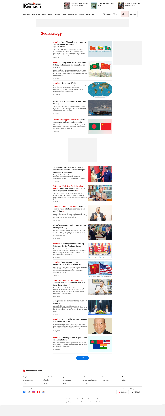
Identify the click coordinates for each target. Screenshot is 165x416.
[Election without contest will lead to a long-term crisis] (100, 287)
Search (65, 383)
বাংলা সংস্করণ (85, 383)
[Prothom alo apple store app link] (136, 392)
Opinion (50, 14)
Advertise (76, 399)
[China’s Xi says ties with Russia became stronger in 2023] (100, 232)
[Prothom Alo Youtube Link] (39, 392)
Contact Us (96, 399)
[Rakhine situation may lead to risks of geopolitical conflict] (100, 193)
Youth (64, 14)
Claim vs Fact (90, 14)
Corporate (105, 380)
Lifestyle (81, 14)
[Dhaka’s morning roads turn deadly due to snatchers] (67, 5)
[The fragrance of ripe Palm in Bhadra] (121, 5)
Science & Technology (89, 380)
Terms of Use (86, 399)
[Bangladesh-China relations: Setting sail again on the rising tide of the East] (100, 69)
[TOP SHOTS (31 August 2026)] (94, 5)
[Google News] (43, 392)
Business (57, 14)
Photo (124, 380)
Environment (67, 380)
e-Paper (45, 383)
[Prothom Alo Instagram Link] (34, 392)
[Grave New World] (100, 90)
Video (25, 383)
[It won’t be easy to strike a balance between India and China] (100, 213)
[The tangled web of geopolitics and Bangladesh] (100, 344)
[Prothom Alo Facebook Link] (25, 392)
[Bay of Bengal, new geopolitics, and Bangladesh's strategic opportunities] (100, 49)
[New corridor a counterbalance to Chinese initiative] (100, 326)
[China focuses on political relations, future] (100, 126)
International (36, 14)
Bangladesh (26, 14)
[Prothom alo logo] (32, 371)
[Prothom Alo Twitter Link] (29, 392)
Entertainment (72, 14)
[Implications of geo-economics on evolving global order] (100, 269)
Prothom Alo (67, 399)
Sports (44, 14)
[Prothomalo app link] (122, 392)
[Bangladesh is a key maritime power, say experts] (100, 307)
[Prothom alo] (32, 5)
